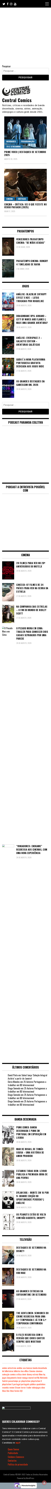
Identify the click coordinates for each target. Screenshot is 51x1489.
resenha (5, 1387)
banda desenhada (40, 1367)
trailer (28, 1387)
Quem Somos (13, 1449)
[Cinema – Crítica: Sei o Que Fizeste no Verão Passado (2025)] (25, 185)
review (11, 1387)
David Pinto (13, 1075)
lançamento (12, 1377)
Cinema (9, 198)
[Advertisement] (25, 34)
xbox (43, 1387)
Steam (17, 1387)
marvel (31, 1377)
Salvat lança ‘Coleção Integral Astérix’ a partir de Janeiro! (27, 1077)
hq (44, 1374)
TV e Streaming (13, 146)
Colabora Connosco (16, 1457)
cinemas (39, 1371)
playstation (25, 1380)
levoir (19, 1377)
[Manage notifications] (44, 1482)
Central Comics (17, 100)
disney (29, 1374)
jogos (4, 1377)
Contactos (12, 1460)
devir (24, 1374)
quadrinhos (40, 1384)
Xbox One (5, 1390)
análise (19, 1367)
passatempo (13, 1380)
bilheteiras (9, 1371)
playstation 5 (7, 1384)
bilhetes (17, 1371)
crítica (19, 1374)
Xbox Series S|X (16, 1390)
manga (25, 1377)
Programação (27, 141)
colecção (5, 1374)
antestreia (12, 1367)
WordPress (30, 1478)
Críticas (22, 198)
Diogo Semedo (14, 1088)
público (33, 1384)
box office (25, 1371)
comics (13, 1374)
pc (20, 1380)
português (25, 1384)
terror (23, 1387)
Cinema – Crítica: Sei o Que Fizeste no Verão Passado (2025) (25, 206)
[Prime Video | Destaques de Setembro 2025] (25, 132)
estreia (35, 1374)
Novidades (11, 141)
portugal (16, 1384)
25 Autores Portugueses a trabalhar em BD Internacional (27, 1083)
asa (24, 1367)
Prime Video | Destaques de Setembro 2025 (25, 153)
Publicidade (13, 1453)
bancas (29, 1367)
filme (41, 1374)
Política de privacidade (18, 1464)
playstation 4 (36, 1380)
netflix (37, 1377)
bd (3, 1371)
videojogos (36, 1387)
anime (4, 1367)
